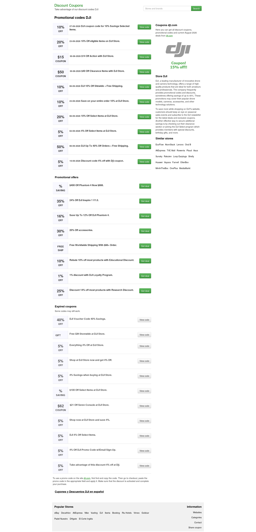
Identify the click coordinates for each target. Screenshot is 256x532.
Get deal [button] (145, 186)
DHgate (73, 518)
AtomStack (170, 144)
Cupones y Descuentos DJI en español (79, 491)
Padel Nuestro (61, 518)
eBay (56, 512)
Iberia (107, 512)
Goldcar (145, 512)
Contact (198, 522)
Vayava (167, 162)
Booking (116, 512)
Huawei (159, 162)
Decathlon (66, 512)
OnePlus (174, 168)
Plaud (189, 150)
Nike (87, 512)
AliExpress (160, 150)
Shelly (191, 156)
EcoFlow (160, 144)
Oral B (188, 144)
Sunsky (159, 156)
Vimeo (137, 512)
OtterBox (184, 162)
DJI (101, 512)
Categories (196, 517)
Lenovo (180, 144)
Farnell (175, 162)
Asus (195, 150)
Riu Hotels (127, 512)
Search (196, 8)
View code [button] (144, 26)
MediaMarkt (184, 168)
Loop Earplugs (180, 156)
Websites (197, 512)
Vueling (94, 512)
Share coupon (195, 527)
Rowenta (181, 150)
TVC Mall (171, 150)
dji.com (87, 478)
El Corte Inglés (86, 518)
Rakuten (168, 156)
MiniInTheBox (162, 168)
